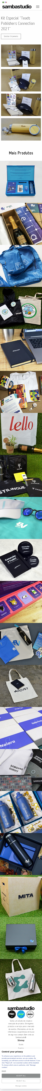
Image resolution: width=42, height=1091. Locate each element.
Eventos (21, 1048)
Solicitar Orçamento (11, 36)
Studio (21, 1045)
